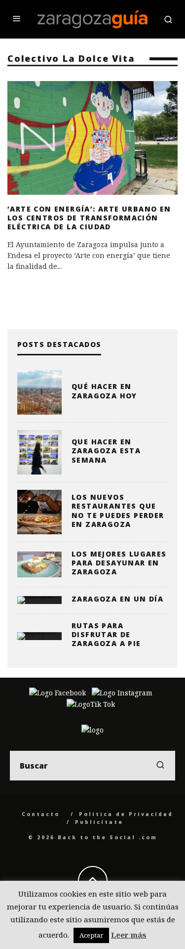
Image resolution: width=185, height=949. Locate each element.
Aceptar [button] (91, 935)
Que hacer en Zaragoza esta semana (106, 450)
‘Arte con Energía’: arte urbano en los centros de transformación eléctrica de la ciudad (89, 217)
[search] (160, 765)
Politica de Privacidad (126, 814)
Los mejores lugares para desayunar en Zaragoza (119, 562)
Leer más (129, 935)
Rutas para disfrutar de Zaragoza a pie (106, 634)
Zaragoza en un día (117, 599)
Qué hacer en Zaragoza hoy (104, 391)
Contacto (41, 814)
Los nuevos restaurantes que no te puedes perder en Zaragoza (118, 510)
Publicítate (99, 822)
